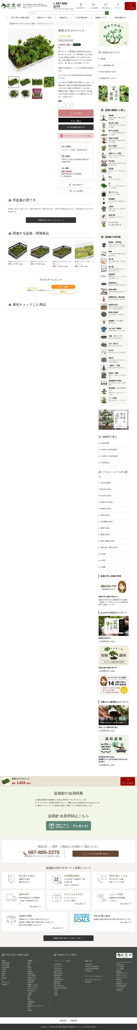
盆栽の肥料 (31, 982)
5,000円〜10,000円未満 (109, 449)
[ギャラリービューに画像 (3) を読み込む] (37, 82)
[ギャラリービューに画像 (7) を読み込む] (37, 93)
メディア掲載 (120, 968)
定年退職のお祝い (107, 521)
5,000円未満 (105, 443)
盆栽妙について (101, 17)
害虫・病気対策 (32, 975)
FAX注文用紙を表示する (76, 127)
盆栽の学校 (63, 1020)
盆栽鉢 (29, 962)
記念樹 (103, 554)
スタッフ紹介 (120, 988)
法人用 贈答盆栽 (81, 17)
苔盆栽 (4, 973)
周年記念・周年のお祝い (109, 547)
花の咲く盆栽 (5, 962)
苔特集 (103, 59)
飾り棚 (29, 969)
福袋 (29, 1008)
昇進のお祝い (105, 515)
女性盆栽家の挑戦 (121, 985)
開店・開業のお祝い (108, 541)
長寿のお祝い (105, 528)
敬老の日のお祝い (107, 502)
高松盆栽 (30, 1010)
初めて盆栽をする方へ (109, 72)
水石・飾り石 (31, 990)
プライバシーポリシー (122, 977)
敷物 (29, 965)
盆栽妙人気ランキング (109, 78)
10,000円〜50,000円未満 (109, 456)
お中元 (103, 560)
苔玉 (3, 975)
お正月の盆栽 (105, 483)
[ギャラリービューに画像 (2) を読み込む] (25, 82)
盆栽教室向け (31, 1001)
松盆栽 (4, 960)
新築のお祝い (105, 534)
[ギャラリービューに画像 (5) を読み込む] (13, 93)
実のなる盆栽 (5, 965)
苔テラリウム (5, 982)
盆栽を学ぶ (64, 17)
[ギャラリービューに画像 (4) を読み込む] (49, 82)
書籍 (29, 997)
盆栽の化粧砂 (31, 980)
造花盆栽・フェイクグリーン (35, 1006)
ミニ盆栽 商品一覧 (107, 65)
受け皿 (29, 967)
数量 (60, 101)
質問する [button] (63, 292)
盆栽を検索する (120, 17)
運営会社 (118, 970)
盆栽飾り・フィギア (33, 984)
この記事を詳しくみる (107, 641)
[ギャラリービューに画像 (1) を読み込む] (13, 82)
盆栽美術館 (74, 1020)
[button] (63, 36)
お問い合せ (119, 981)
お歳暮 (103, 567)
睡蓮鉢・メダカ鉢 (32, 986)
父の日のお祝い (106, 495)
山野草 (4, 971)
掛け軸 (29, 995)
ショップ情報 (120, 966)
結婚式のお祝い (106, 508)
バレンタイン (57, 966)
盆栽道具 (30, 971)
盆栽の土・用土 (32, 978)
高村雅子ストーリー (121, 983)
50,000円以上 (105, 462)
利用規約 (118, 979)
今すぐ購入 (76, 121)
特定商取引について (121, 972)
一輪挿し (30, 993)
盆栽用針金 (31, 973)
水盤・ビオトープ (32, 988)
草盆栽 (4, 969)
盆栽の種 (4, 984)
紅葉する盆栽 (5, 967)
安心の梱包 (88, 981)
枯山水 (29, 999)
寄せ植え (4, 978)
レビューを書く (63, 287)
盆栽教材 (30, 1003)
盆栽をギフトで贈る (44, 17)
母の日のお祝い (106, 489)
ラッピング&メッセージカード (93, 979)
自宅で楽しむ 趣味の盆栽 (20, 17)
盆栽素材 (30, 960)
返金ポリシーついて (121, 975)
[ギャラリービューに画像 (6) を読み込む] (25, 93)
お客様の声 (119, 990)
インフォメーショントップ (123, 962)
